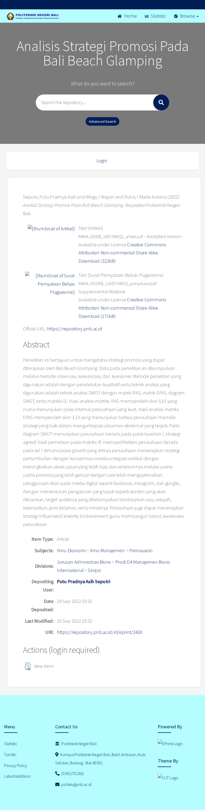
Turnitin (10, 754)
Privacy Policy (15, 765)
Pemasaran (140, 550)
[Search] (161, 102)
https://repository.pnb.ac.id (74, 329)
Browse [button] (187, 16)
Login (101, 160)
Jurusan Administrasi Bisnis (84, 562)
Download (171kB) (97, 316)
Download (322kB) (97, 261)
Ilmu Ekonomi (71, 550)
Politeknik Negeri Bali (79, 743)
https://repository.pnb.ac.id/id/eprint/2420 (99, 632)
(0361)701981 (72, 773)
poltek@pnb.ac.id (76, 784)
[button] (28, 666)
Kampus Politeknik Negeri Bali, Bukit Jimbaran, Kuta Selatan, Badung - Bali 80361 (100, 758)
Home (130, 16)
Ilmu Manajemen (107, 550)
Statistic (158, 16)
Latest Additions (17, 776)
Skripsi (94, 570)
